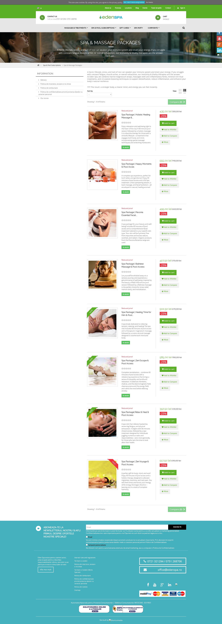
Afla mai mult (45, 569)
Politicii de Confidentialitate (156, 542)
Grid (180, 93)
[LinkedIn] (219, 50)
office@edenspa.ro (170, 570)
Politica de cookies (80, 587)
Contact (168, 8)
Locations (128, 8)
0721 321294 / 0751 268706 (66, 19)
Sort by (90, 91)
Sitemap (77, 590)
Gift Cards (124, 28)
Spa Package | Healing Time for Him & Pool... (136, 313)
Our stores (44, 98)
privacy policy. (117, 2)
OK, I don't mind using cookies (134, 2)
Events (145, 8)
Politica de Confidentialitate (163, 548)
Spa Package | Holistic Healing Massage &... (136, 116)
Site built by (104, 620)
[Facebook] (219, 32)
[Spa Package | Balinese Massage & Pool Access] (102, 275)
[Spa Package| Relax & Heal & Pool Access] (102, 423)
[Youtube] (219, 38)
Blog (137, 8)
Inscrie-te (177, 527)
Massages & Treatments (75, 28)
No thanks (149, 2)
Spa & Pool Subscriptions (102, 28)
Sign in (182, 8)
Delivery (43, 80)
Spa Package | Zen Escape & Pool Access (135, 362)
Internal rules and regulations (84, 558)
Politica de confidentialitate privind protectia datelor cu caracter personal (84, 581)
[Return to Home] (38, 65)
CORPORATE (153, 28)
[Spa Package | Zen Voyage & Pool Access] (102, 475)
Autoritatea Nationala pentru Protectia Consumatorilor (92, 603)
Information (45, 73)
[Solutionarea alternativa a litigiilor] (128, 609)
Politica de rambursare (49, 88)
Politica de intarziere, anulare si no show (55, 84)
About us (108, 8)
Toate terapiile (156, 8)
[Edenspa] (111, 17)
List (184, 93)
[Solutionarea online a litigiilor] (94, 609)
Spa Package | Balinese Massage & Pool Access (133, 265)
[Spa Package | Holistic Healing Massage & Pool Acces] (102, 125)
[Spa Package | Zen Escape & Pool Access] (102, 371)
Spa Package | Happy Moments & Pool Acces (136, 165)
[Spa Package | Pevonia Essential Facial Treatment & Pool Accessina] (102, 223)
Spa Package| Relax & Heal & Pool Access (135, 413)
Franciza (118, 8)
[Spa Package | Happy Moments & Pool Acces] (102, 175)
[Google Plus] (219, 44)
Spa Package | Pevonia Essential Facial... (132, 213)
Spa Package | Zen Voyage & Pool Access (135, 463)
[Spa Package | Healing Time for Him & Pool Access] (102, 323)
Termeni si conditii (80, 561)
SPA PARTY (138, 28)
